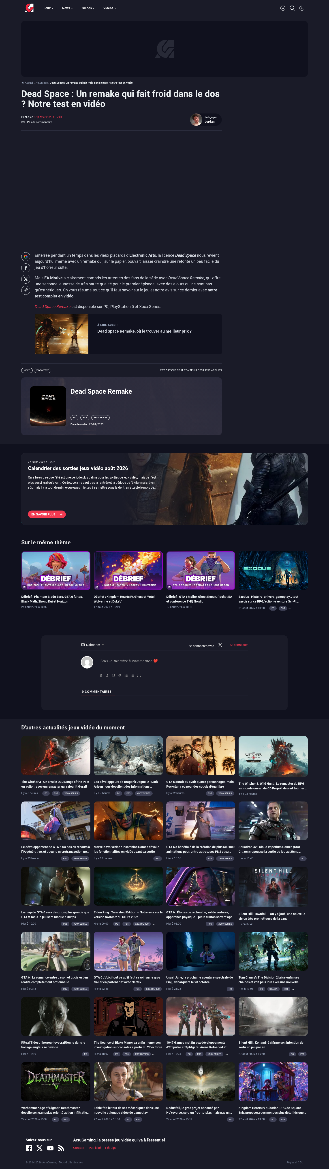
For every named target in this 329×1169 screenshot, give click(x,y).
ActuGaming (29, 8)
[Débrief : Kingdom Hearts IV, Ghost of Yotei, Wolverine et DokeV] (128, 570)
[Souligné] (114, 675)
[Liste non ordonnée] (132, 675)
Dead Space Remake (101, 391)
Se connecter (238, 645)
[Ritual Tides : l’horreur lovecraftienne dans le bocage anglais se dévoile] (55, 1016)
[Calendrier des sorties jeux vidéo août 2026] (164, 489)
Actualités (42, 82)
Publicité (95, 1148)
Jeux (47, 8)
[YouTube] (50, 1148)
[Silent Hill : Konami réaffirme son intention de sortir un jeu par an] (273, 1016)
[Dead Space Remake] (48, 406)
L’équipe (110, 1148)
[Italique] (107, 675)
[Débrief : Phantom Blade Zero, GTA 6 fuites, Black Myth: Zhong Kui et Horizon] (55, 570)
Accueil (29, 82)
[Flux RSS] (61, 1148)
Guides (87, 8)
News (66, 8)
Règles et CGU (294, 1162)
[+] (139, 675)
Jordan (210, 121)
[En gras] (101, 675)
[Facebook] (29, 1148)
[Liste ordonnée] (126, 675)
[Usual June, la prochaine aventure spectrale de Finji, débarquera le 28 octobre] (200, 951)
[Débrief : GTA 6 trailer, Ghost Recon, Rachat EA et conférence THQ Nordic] (200, 570)
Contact (78, 1148)
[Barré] (120, 675)
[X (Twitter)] (39, 1148)
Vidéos (108, 8)
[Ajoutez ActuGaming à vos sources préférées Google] (25, 256)
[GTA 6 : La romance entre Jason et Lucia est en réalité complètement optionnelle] (55, 951)
